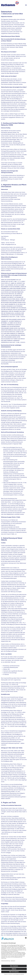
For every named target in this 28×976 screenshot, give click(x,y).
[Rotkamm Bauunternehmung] (11, 3)
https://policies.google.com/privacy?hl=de (15, 900)
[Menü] (26, 5)
